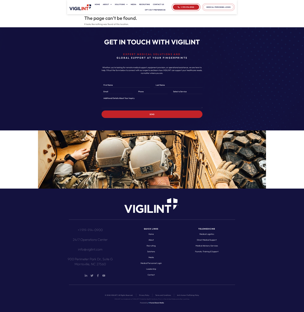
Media (133, 4)
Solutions (120, 4)
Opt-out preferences (155, 10)
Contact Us (158, 4)
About (106, 4)
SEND (152, 114)
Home (97, 4)
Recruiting (144, 4)
